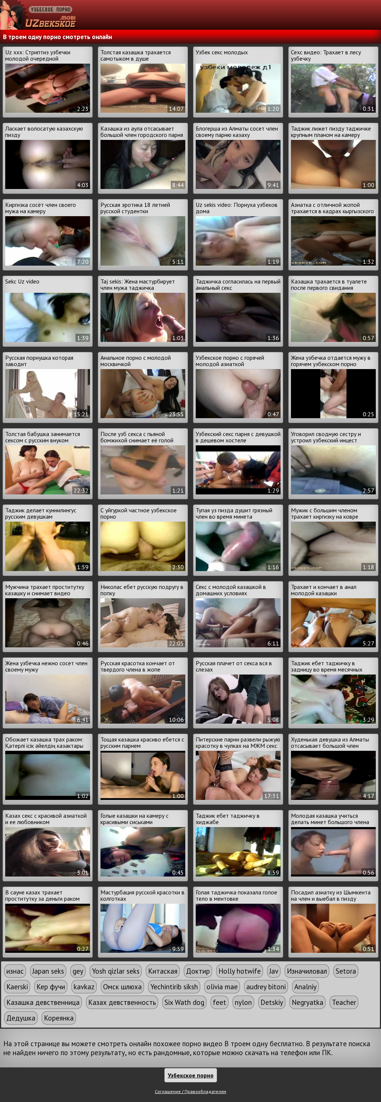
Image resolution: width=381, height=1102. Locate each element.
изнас (15, 971)
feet (219, 1002)
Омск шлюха (122, 986)
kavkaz (84, 986)
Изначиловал (307, 971)
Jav (273, 971)
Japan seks (48, 971)
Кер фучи (50, 986)
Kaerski (17, 986)
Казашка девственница (43, 1002)
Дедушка (20, 1017)
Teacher (344, 1002)
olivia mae (222, 986)
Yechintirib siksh (174, 986)
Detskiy (271, 1002)
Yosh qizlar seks (116, 971)
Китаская (162, 971)
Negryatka (307, 1002)
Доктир (198, 971)
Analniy (305, 986)
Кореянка (59, 1017)
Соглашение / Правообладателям (190, 1091)
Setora (346, 971)
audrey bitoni (266, 986)
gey (78, 971)
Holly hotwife (239, 971)
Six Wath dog (184, 1002)
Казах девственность (122, 1002)
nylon (243, 1002)
